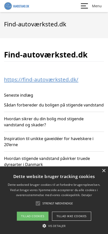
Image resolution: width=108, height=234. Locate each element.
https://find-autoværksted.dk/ (41, 79)
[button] (54, 225)
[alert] (54, 200)
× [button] (103, 171)
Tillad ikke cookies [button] (72, 216)
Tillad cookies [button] (32, 216)
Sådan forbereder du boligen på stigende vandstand (54, 105)
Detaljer (86, 195)
